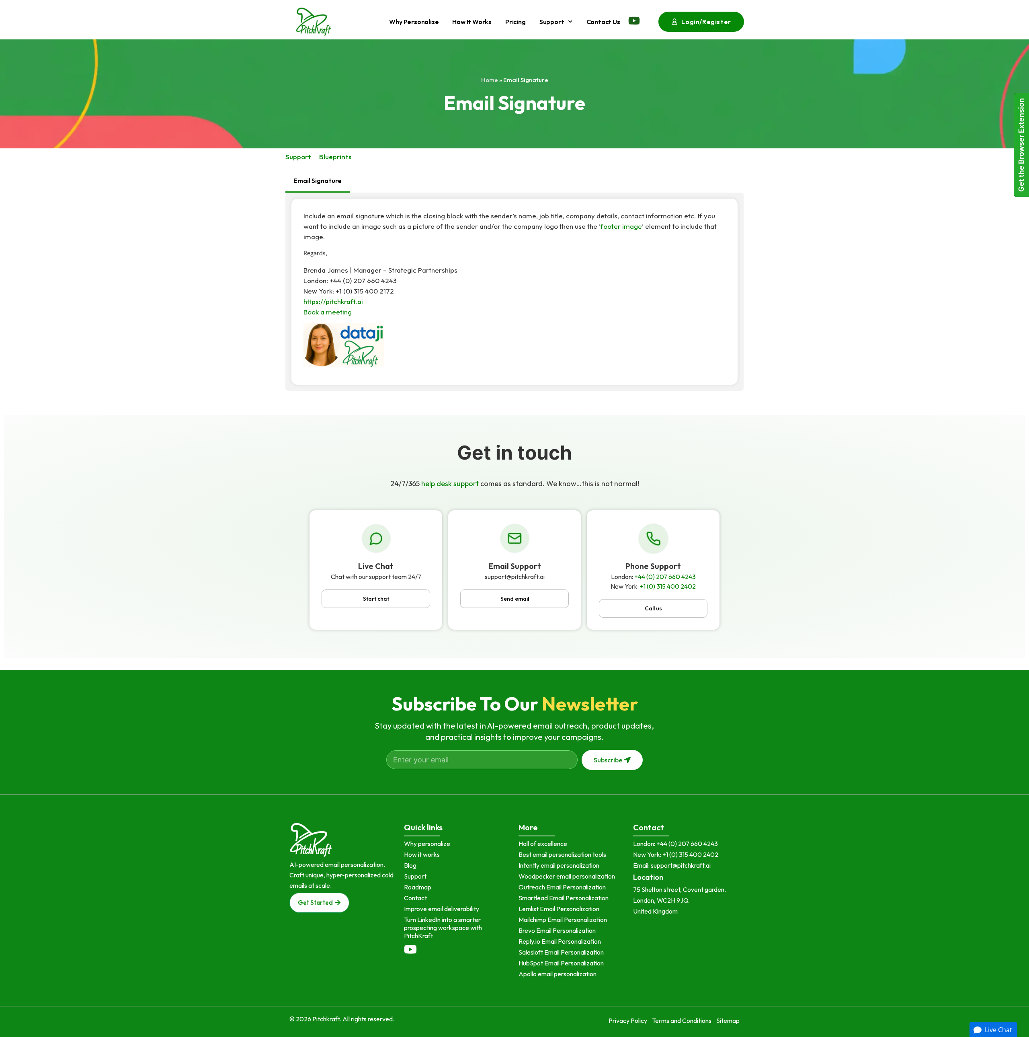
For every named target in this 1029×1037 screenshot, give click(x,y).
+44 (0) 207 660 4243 (665, 577)
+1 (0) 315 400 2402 (668, 586)
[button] (376, 599)
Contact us (603, 22)
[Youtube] (634, 21)
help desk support (450, 483)
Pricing (515, 22)
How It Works (472, 22)
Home (489, 80)
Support (551, 22)
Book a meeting (327, 312)
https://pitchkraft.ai (333, 301)
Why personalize (414, 22)
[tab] (317, 181)
